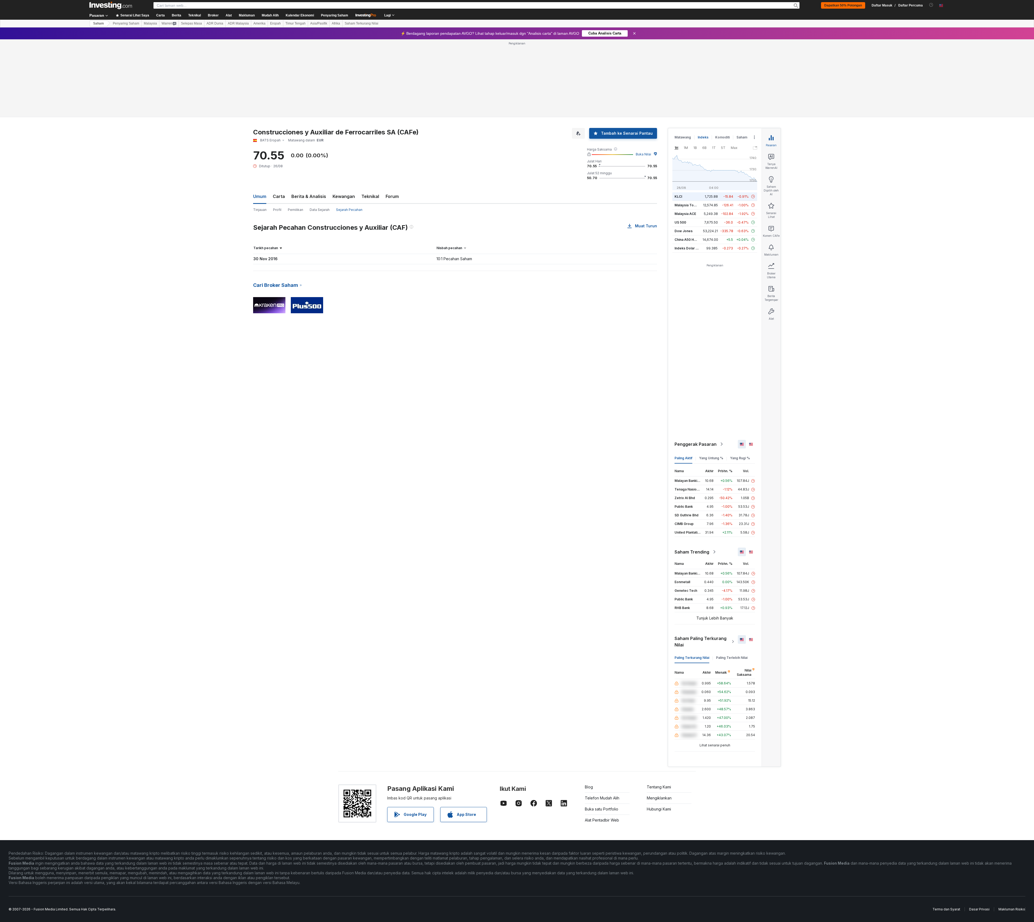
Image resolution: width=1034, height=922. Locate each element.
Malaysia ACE (685, 214)
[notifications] (931, 5)
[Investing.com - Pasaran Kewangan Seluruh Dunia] (110, 5)
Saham (98, 23)
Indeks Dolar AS (687, 248)
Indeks (703, 137)
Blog (589, 787)
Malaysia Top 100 (688, 205)
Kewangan (344, 196)
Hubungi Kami (659, 809)
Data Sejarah (320, 210)
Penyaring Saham (334, 15)
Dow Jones (684, 231)
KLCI (678, 196)
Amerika (259, 23)
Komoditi (722, 137)
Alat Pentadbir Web (602, 820)
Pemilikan (295, 210)
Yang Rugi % (740, 458)
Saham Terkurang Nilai (361, 23)
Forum (392, 196)
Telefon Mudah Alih (602, 798)
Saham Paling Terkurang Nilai (700, 642)
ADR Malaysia (238, 23)
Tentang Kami (659, 787)
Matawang (683, 137)
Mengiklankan (659, 798)
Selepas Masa (191, 23)
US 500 (680, 222)
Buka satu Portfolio (601, 809)
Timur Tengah (295, 23)
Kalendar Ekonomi (300, 15)
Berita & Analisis (308, 196)
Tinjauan (260, 210)
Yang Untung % (711, 458)
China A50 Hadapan (690, 240)
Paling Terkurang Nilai (692, 658)
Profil (277, 210)
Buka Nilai (643, 154)
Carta (279, 196)
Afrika (336, 23)
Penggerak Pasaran (696, 444)
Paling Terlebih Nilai (731, 658)
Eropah (275, 23)
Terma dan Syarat (946, 909)
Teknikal (370, 196)
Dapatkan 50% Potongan (843, 5)
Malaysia (150, 23)
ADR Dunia (215, 23)
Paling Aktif (683, 458)
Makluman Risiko (1011, 909)
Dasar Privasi (979, 909)
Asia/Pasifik (318, 23)
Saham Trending (692, 552)
